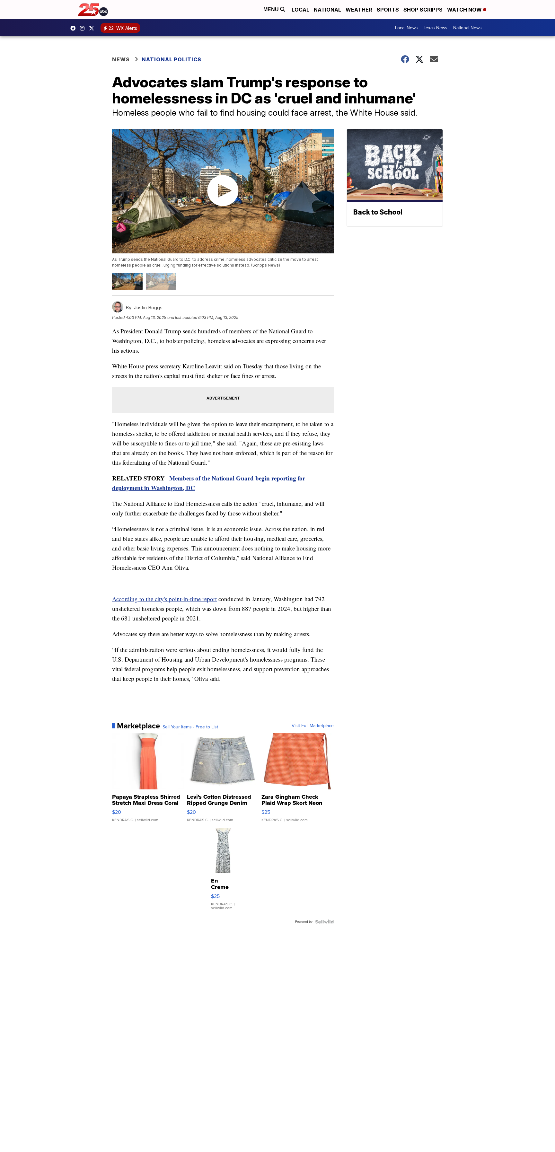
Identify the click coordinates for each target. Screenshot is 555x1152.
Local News (406, 27)
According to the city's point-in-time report (164, 599)
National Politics (171, 59)
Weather (359, 9)
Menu (271, 9)
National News (467, 27)
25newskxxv (84, 28)
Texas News (435, 27)
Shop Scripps (423, 9)
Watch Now (465, 9)
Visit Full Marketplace (313, 726)
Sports (388, 9)
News (121, 59)
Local (300, 9)
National (327, 9)
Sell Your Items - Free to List (190, 727)
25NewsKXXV (74, 28)
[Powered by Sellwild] (324, 921)
